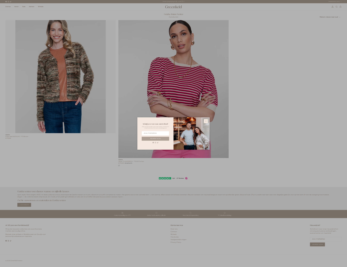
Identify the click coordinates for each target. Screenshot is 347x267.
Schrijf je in (155, 138)
